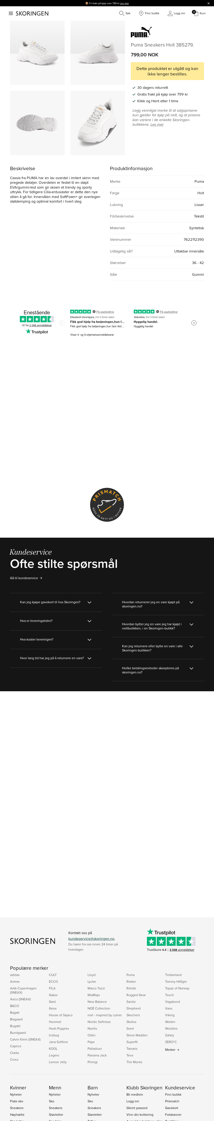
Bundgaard (18, 1032)
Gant (52, 1001)
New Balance (97, 1001)
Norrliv (92, 1028)
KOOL (53, 1048)
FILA (52, 988)
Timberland (173, 975)
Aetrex (15, 981)
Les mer (124, 3)
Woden (170, 1022)
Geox (53, 1008)
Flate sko (16, 1101)
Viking (170, 1015)
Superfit (132, 1042)
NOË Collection (99, 1008)
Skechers (133, 1015)
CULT (53, 975)
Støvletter (56, 1114)
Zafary (169, 1035)
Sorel (130, 1028)
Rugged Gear (136, 995)
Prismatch (172, 1101)
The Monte (134, 1062)
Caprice (15, 1046)
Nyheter (16, 1094)
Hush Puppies (59, 1028)
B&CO (14, 1006)
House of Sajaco (61, 1015)
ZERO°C (171, 1042)
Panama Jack (97, 1055)
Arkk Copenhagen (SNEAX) (23, 990)
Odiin (92, 1035)
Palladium (95, 1048)
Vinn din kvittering (139, 1114)
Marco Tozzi (96, 988)
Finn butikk (173, 1094)
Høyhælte (17, 1114)
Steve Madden (137, 1035)
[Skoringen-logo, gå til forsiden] (32, 13)
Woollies (171, 1028)
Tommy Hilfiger (176, 981)
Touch (169, 995)
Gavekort (171, 1108)
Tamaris (131, 1048)
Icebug (54, 1035)
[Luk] (208, 3)
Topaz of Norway (177, 988)
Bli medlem (134, 1094)
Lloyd (92, 975)
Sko (51, 1101)
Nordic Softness (99, 1022)
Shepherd (133, 1008)
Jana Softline (58, 1042)
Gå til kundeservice (24, 578)
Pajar (91, 1042)
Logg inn (132, 1101)
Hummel (55, 1022)
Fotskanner (173, 1114)
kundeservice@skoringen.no (91, 938)
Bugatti (15, 1026)
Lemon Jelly (58, 1062)
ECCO (53, 981)
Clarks (14, 1053)
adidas (14, 975)
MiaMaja (94, 995)
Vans (168, 1008)
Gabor (53, 995)
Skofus (131, 1022)
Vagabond (172, 1001)
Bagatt (14, 1012)
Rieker (131, 981)
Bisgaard (16, 1019)
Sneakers (16, 1108)
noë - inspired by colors (105, 1015)
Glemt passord (136, 1108)
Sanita (130, 1001)
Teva (129, 1055)
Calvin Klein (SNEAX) (25, 1039)
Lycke (92, 981)
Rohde (131, 988)
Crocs (14, 1059)
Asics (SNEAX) (20, 999)
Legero (54, 1055)
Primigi (93, 1062)
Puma (130, 975)
